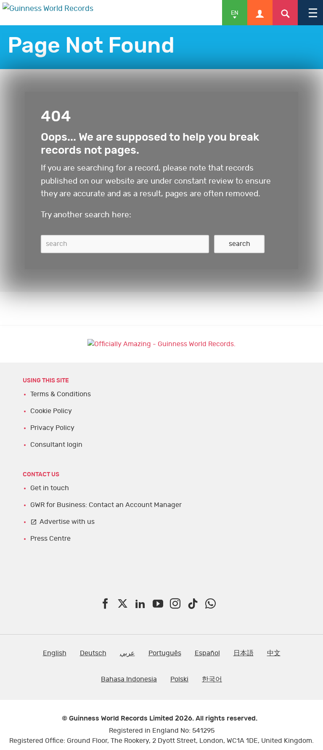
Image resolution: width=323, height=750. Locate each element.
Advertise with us (67, 521)
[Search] (285, 12)
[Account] (260, 12)
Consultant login (56, 444)
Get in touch (49, 488)
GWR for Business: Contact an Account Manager (106, 505)
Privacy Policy (52, 427)
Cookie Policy (51, 411)
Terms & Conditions (60, 394)
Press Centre (50, 538)
